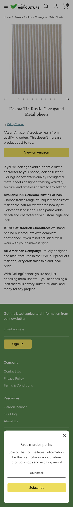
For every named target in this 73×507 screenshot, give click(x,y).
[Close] (64, 435)
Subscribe (36, 488)
